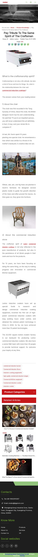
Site (22, 41)
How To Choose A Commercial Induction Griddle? (19, 429)
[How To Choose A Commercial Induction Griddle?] (19, 416)
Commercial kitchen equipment (13, 379)
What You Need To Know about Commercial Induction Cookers (19, 477)
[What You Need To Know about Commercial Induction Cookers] (19, 467)
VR (20, 533)
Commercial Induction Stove (12, 369)
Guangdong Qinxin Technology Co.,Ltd (17, 554)
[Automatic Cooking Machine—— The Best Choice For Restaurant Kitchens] (19, 443)
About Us (4, 530)
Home (3, 527)
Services (22, 530)
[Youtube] (11, 545)
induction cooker (9, 386)
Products (22, 527)
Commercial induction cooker (12, 383)
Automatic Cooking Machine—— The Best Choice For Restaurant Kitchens (19, 455)
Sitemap (22, 555)
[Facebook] (2, 545)
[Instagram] (16, 545)
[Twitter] (7, 545)
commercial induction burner (12, 366)
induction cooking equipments (13, 372)
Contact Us (5, 533)
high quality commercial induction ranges (16, 376)
